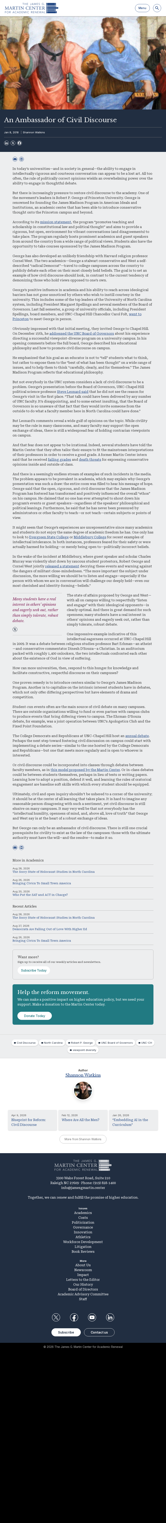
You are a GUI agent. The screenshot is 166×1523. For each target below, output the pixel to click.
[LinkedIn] (6, 143)
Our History (83, 1284)
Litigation (83, 1247)
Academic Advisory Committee (83, 1294)
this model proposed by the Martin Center (85, 770)
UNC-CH (146, 1042)
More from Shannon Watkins (83, 1139)
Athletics (83, 1237)
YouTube (92, 1317)
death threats (90, 460)
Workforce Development (83, 1242)
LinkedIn (110, 1317)
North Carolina (53, 1042)
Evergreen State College (49, 537)
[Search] (157, 8)
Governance (83, 1227)
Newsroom (83, 1270)
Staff (83, 1299)
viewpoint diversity (84, 1050)
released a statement (62, 566)
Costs (83, 1218)
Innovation (83, 1232)
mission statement (55, 222)
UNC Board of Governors (117, 1042)
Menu (142, 8)
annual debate (137, 736)
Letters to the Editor (83, 1280)
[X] (13, 143)
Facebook (73, 1317)
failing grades (59, 460)
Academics (35, 860)
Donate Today (34, 1016)
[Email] (15, 159)
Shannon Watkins (34, 132)
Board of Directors (83, 1289)
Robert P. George (82, 1042)
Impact (83, 1275)
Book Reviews (83, 1252)
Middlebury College (90, 537)
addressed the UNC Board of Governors (81, 334)
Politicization (83, 1222)
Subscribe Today (34, 970)
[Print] (21, 159)
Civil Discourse (26, 1042)
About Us (83, 1265)
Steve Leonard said (72, 392)
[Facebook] (19, 143)
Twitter (55, 1317)
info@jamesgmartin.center (83, 1188)
